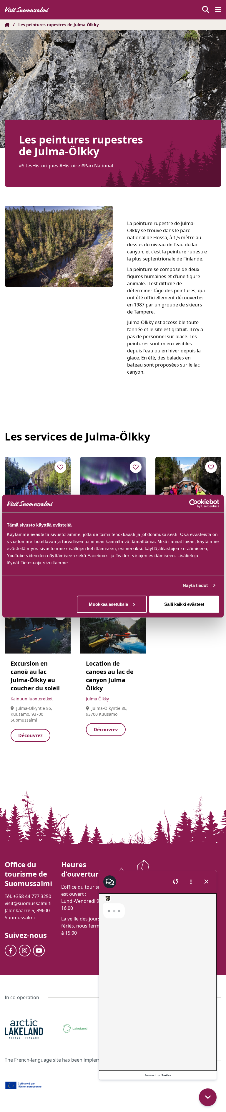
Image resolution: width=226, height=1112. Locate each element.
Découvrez (30, 735)
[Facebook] (10, 950)
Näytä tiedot (195, 585)
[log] (158, 974)
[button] (209, 1062)
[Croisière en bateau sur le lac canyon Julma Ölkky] (188, 481)
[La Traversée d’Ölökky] (38, 481)
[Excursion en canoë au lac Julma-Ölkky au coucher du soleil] (38, 629)
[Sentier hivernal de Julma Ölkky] (113, 481)
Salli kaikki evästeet (184, 603)
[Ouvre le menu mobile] (218, 10)
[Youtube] (39, 950)
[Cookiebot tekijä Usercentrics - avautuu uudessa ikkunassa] (193, 503)
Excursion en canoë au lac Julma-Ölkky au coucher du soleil (35, 675)
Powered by (157, 1075)
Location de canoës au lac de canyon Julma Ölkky (110, 675)
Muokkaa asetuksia (108, 603)
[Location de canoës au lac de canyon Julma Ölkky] (113, 629)
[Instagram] (25, 950)
